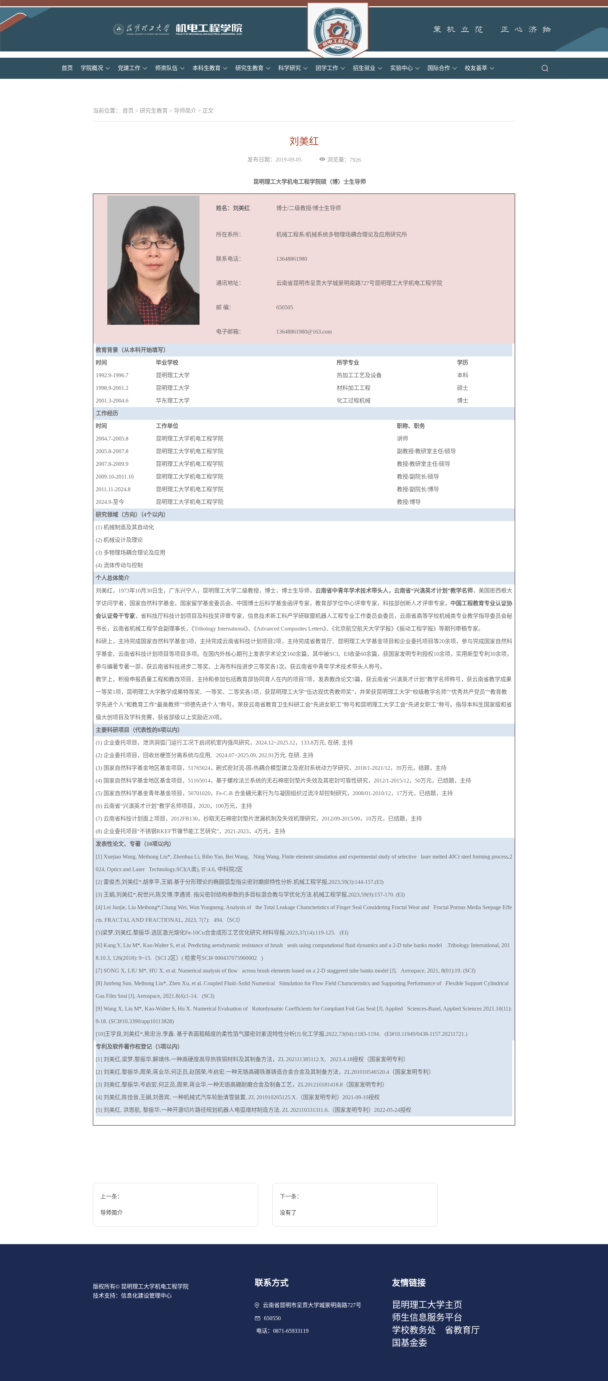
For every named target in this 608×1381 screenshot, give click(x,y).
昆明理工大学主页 (427, 1305)
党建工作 (129, 68)
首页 (67, 68)
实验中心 (401, 68)
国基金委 (409, 1343)
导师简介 (185, 111)
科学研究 (289, 68)
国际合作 (439, 68)
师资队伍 (166, 68)
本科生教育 (206, 68)
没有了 (288, 1213)
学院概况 (92, 68)
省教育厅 (462, 1330)
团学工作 (327, 68)
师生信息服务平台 (427, 1317)
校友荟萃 (476, 68)
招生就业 (364, 68)
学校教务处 (414, 1330)
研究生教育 (249, 68)
